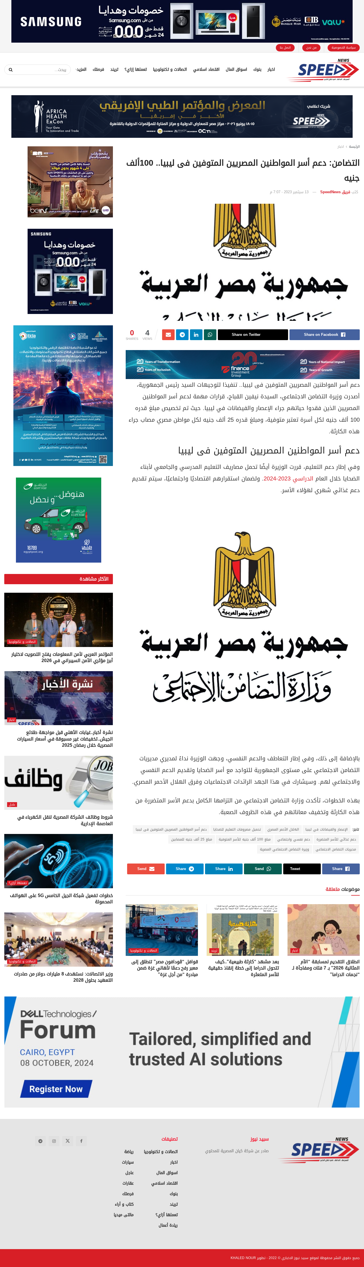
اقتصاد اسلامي (206, 69)
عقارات (128, 1183)
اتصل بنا (285, 48)
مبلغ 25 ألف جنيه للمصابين (191, 839)
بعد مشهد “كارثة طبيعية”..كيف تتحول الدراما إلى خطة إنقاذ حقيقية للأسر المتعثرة (243, 968)
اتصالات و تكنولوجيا (170, 69)
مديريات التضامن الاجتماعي (336, 849)
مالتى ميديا (124, 1215)
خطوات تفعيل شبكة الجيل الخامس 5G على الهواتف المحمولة (61, 898)
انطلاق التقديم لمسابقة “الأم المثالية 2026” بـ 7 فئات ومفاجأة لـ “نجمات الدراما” (326, 968)
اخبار (271, 69)
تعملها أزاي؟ (18, 883)
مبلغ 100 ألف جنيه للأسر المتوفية (245, 839)
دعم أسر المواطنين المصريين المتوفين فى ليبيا (171, 829)
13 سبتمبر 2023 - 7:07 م (289, 191)
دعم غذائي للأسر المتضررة (336, 839)
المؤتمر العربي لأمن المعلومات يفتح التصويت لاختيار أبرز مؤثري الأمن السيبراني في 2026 (62, 657)
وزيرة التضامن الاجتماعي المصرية (284, 849)
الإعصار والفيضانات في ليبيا (326, 829)
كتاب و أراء (124, 1204)
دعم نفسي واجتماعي (293, 839)
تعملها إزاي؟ (136, 69)
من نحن (311, 48)
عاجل (12, 804)
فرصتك (98, 69)
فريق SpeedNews (335, 191)
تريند (114, 69)
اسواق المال (236, 69)
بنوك (257, 69)
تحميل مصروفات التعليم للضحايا (237, 829)
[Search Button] (8, 70)
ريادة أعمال (168, 1225)
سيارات (128, 1162)
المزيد (81, 69)
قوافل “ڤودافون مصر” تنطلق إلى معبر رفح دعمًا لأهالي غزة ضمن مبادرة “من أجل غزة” (164, 968)
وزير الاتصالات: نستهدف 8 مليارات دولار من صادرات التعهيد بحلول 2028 (63, 977)
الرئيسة (354, 146)
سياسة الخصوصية (344, 48)
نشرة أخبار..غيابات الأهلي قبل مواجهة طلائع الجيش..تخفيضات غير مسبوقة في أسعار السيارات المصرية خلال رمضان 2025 (65, 739)
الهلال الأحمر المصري (283, 829)
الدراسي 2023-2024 (288, 478)
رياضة (129, 1152)
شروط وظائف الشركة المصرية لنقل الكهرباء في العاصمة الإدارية (65, 820)
